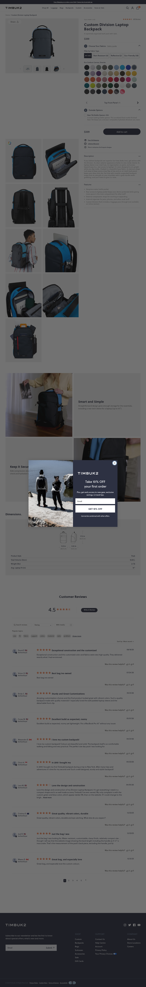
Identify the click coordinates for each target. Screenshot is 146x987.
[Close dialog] (115, 463)
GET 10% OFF (95, 509)
